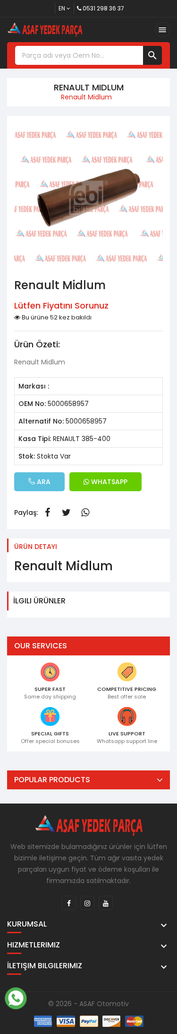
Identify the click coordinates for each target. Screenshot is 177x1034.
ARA (43, 481)
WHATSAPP (108, 481)
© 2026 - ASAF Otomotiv (88, 1003)
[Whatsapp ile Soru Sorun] (15, 997)
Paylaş (47, 512)
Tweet (66, 512)
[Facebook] (69, 903)
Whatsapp (85, 512)
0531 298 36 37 (103, 8)
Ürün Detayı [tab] (35, 546)
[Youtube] (106, 903)
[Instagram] (87, 903)
